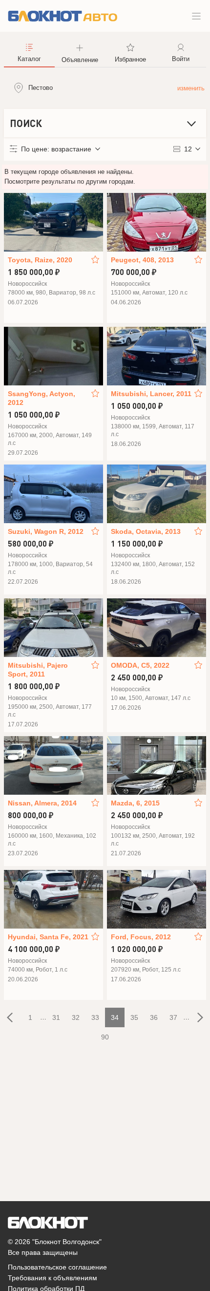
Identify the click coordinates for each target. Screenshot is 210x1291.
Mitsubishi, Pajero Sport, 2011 (38, 669)
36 (154, 1017)
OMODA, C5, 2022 (140, 665)
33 (95, 1017)
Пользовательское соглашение (57, 1267)
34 (115, 1017)
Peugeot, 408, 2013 (142, 260)
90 (105, 1037)
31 (56, 1017)
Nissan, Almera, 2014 (42, 803)
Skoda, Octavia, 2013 (146, 531)
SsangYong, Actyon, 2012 (41, 398)
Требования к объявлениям (52, 1278)
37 (173, 1017)
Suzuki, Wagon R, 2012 (46, 531)
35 (134, 1017)
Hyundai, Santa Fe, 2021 (48, 937)
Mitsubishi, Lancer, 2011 (151, 394)
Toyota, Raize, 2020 (40, 260)
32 (76, 1017)
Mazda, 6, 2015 (135, 803)
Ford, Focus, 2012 (141, 937)
